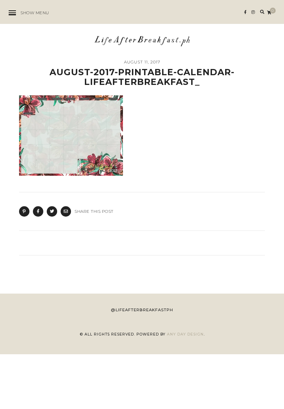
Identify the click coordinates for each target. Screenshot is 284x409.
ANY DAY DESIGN (185, 334)
